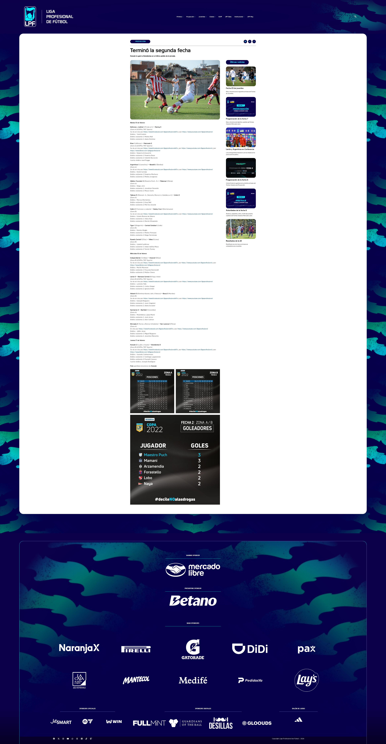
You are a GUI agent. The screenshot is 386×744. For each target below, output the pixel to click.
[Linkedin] (82, 738)
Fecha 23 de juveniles (234, 88)
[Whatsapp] (72, 738)
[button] (355, 17)
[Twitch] (91, 738)
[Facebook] (54, 738)
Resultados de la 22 (234, 241)
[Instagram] (63, 738)
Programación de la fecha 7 (237, 119)
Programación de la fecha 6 (237, 180)
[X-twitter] (58, 738)
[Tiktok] (86, 738)
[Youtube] (68, 738)
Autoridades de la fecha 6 (236, 210)
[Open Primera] (182, 17)
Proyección (140, 41)
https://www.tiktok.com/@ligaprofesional (145, 150)
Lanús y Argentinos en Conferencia (240, 149)
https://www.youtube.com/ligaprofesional (197, 132)
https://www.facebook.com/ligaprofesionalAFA (160, 132)
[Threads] (77, 738)
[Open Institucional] (243, 17)
